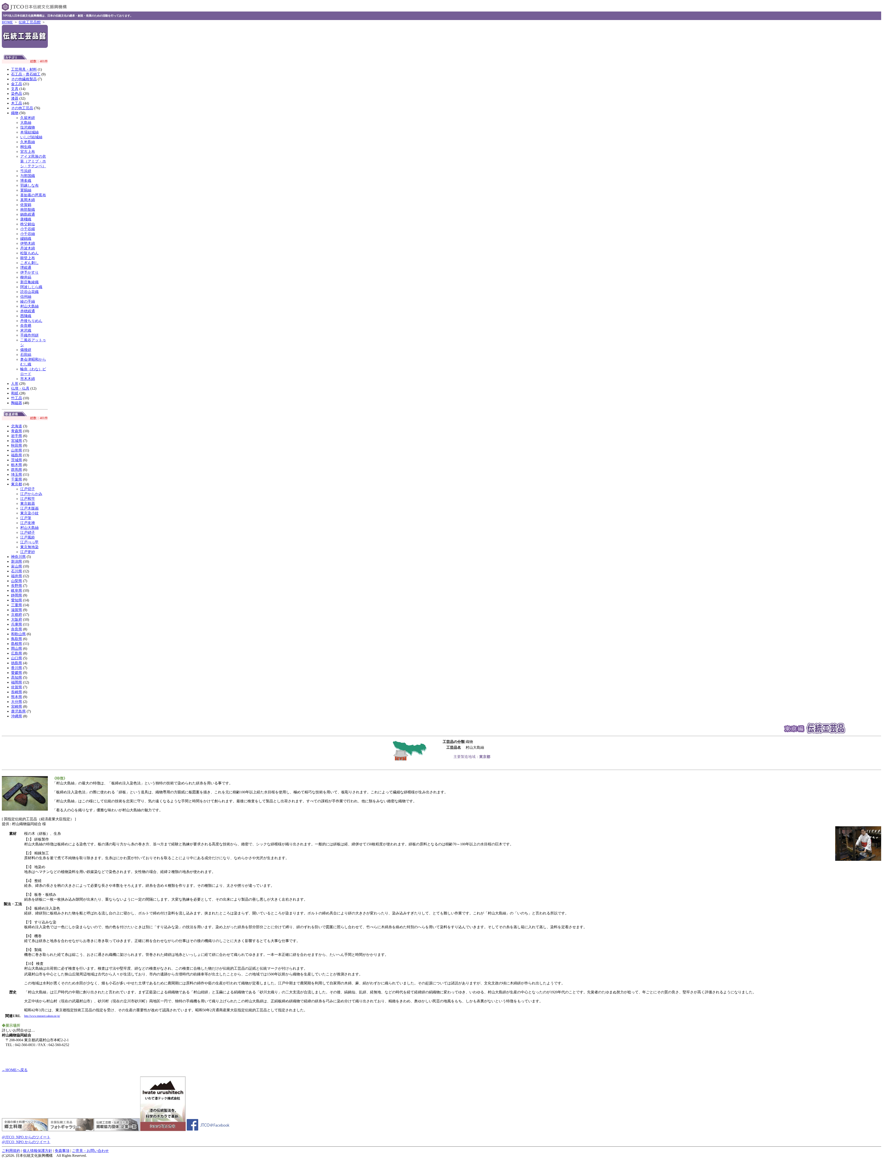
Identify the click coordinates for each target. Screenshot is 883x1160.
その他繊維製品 (24, 79)
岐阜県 (16, 590)
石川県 (16, 571)
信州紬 (25, 297)
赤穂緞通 (27, 311)
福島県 (16, 455)
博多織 (25, 181)
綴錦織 (25, 239)
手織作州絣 (29, 335)
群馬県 (16, 470)
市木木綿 (27, 379)
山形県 (16, 450)
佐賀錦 (25, 205)
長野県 (16, 586)
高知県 (16, 677)
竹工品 (16, 398)
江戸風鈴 (27, 537)
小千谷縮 (27, 229)
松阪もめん (29, 253)
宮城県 (16, 441)
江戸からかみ (31, 494)
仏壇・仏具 (20, 388)
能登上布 (27, 258)
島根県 (16, 644)
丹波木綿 (27, 248)
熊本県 (16, 697)
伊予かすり (29, 272)
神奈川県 (18, 557)
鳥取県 (16, 639)
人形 (14, 384)
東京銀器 (27, 503)
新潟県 (16, 561)
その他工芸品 (22, 108)
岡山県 (16, 648)
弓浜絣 (25, 171)
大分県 (16, 702)
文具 (14, 89)
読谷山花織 (29, 292)
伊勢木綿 (27, 243)
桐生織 (25, 147)
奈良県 (16, 629)
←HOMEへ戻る (15, 1070)
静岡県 (16, 595)
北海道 (16, 426)
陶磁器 (16, 403)
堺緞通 (25, 268)
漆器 (14, 98)
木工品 (16, 103)
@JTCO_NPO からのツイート (26, 1137)
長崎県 (16, 692)
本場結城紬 (29, 132)
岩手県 (16, 436)
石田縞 (25, 355)
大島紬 (25, 123)
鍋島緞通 (27, 214)
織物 (14, 113)
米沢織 (25, 330)
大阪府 (16, 619)
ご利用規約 (11, 1151)
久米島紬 (27, 142)
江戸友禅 (27, 523)
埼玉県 (16, 474)
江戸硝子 (27, 532)
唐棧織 (25, 219)
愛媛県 (16, 673)
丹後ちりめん (31, 321)
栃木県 (16, 465)
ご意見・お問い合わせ (90, 1151)
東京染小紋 (29, 513)
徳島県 (16, 663)
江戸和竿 (27, 499)
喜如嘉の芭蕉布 (33, 195)
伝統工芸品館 (30, 22)
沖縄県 (16, 716)
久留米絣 (27, 118)
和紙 (14, 393)
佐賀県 (16, 687)
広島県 (16, 653)
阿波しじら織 (31, 287)
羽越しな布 (29, 185)
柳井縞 (25, 277)
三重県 (16, 605)
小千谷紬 (27, 234)
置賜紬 (25, 190)
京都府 (16, 615)
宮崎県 (16, 706)
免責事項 (62, 1151)
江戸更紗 (27, 552)
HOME (7, 22)
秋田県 (16, 445)
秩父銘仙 (27, 224)
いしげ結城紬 (31, 137)
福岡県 (16, 682)
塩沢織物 (27, 127)
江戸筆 (25, 518)
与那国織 (27, 176)
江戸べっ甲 (29, 542)
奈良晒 (25, 326)
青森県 (16, 431)
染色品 (16, 94)
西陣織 (25, 316)
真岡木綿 (27, 200)
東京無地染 (29, 547)
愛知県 (16, 600)
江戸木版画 (29, 508)
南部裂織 (27, 210)
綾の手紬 (27, 301)
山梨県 (16, 581)
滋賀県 (16, 610)
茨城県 (16, 460)
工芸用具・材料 (24, 69)
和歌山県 (18, 634)
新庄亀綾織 (29, 282)
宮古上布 (27, 152)
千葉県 (16, 479)
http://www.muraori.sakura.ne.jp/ (42, 1016)
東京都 (16, 484)
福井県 (16, 576)
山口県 (16, 658)
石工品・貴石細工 (25, 74)
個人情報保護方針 (37, 1151)
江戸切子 (27, 489)
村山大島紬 (29, 306)
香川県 (16, 668)
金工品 (16, 84)
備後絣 (25, 350)
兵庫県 (16, 624)
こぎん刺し (29, 263)
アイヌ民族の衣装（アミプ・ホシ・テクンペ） (33, 161)
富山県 (16, 566)
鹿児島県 (18, 711)
